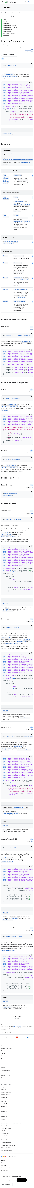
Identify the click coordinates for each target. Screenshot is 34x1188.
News (2, 1056)
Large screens (4, 1087)
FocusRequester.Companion (16, 154)
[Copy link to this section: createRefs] (11, 327)
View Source (28, 50)
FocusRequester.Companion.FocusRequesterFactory (18, 159)
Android (3, 1045)
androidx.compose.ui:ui (27, 47)
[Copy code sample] (32, 83)
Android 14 (4, 1111)
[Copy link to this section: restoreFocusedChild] (18, 839)
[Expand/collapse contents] (10, 20)
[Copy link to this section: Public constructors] (21, 478)
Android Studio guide (6, 1125)
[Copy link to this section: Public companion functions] (28, 320)
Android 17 (4, 1104)
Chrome (3, 1163)
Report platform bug (6, 1142)
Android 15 (4, 1109)
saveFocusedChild (19, 301)
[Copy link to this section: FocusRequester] (14, 485)
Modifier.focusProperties (22, 204)
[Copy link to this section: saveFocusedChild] (16, 928)
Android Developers (5, 12)
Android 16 (4, 1106)
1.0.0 (31, 52)
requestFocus (18, 277)
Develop (14, 12)
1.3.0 (32, 392)
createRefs (17, 175)
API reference (6, 8)
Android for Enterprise (6, 1048)
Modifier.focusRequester (9, 76)
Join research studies (6, 1150)
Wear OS (3, 1089)
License (8, 1176)
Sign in (30, 2)
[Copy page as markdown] (8, 45)
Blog (2, 1058)
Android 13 (4, 1114)
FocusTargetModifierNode (11, 813)
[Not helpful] (13, 16)
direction (17, 211)
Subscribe (21, 1180)
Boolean (5, 256)
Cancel (16, 197)
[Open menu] (2, 2)
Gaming (3, 1067)
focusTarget (14, 918)
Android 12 (4, 1116)
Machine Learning (5, 1070)
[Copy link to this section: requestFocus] (12, 727)
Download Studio (5, 1133)
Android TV (4, 1097)
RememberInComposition (11, 241)
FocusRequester (11, 65)
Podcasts (3, 1061)
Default (16, 215)
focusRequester (7, 133)
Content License (17, 1026)
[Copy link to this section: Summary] (11, 144)
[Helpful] (11, 16)
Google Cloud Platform (7, 1168)
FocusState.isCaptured (8, 536)
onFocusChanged (6, 534)
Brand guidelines (16, 1176)
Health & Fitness (5, 1072)
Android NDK (4, 1136)
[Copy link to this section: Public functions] (18, 504)
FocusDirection (23, 279)
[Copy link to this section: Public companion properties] (30, 383)
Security (3, 1051)
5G (2, 1080)
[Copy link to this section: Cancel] (7, 390)
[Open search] (23, 2)
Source (3, 1053)
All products (4, 1170)
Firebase (3, 1165)
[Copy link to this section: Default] (8, 451)
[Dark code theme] (32, 64)
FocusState (5, 533)
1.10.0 (31, 729)
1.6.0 (31, 841)
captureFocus (18, 256)
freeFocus (17, 263)
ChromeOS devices (6, 1092)
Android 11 (4, 1119)
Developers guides (6, 1128)
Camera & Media (5, 1075)
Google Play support (6, 1147)
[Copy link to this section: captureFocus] (12, 511)
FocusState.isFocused (24, 750)
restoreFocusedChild (20, 289)
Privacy (3, 1078)
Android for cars (5, 1094)
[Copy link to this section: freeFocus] (10, 619)
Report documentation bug (8, 1145)
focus (6, 609)
